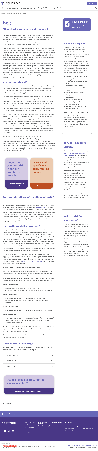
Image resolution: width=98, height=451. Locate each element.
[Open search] (2, 8)
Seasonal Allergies (29, 427)
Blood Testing (28, 8)
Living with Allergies (44, 8)
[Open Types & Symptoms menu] (19, 8)
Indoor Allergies (29, 429)
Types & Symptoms (30, 422)
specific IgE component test (32, 261)
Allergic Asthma (29, 432)
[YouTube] (13, 431)
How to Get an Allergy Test (45, 425)
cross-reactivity (40, 207)
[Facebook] (5, 431)
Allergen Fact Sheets (58, 8)
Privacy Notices (85, 445)
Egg (24, 13)
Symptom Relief (10, 361)
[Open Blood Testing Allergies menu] (36, 8)
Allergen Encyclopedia (88, 428)
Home (3, 13)
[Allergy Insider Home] (10, 3)
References (7, 403)
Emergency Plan (10, 366)
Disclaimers (93, 445)
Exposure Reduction (12, 355)
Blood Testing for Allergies (42, 423)
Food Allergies (28, 424)
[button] (77, 24)
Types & (12, 8)
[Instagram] (9, 431)
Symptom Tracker (69, 428)
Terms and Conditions (74, 445)
